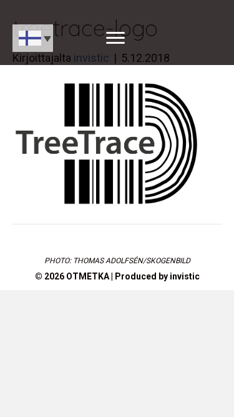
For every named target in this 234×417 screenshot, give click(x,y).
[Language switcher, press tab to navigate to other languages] (32, 38)
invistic (185, 276)
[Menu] (115, 38)
